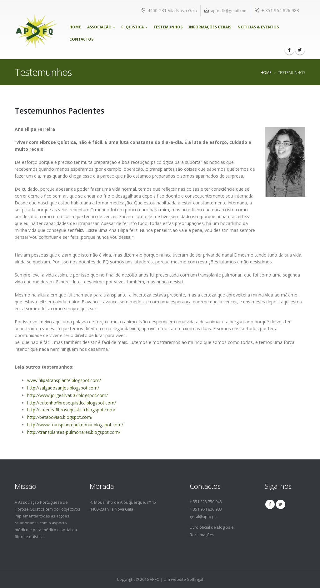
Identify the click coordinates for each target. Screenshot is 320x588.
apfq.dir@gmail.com (229, 10)
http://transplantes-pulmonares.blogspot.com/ (73, 432)
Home (75, 27)
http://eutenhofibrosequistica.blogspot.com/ (71, 403)
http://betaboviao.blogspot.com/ (59, 417)
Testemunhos (167, 27)
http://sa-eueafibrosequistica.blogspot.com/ (71, 410)
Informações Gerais (210, 27)
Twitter (280, 504)
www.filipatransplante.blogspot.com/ (64, 380)
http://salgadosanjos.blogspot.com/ (63, 388)
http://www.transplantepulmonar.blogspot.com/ (75, 425)
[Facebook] (289, 50)
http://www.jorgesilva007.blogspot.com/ (67, 395)
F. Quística (132, 27)
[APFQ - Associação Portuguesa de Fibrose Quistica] (36, 29)
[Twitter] (300, 50)
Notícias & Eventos (258, 27)
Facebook (270, 504)
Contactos (81, 39)
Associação (99, 27)
